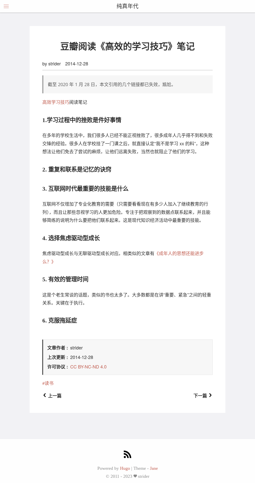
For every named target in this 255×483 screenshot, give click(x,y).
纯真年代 (127, 6)
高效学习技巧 (55, 102)
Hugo (125, 468)
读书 (49, 383)
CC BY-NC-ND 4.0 (88, 366)
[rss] (127, 455)
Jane (154, 468)
